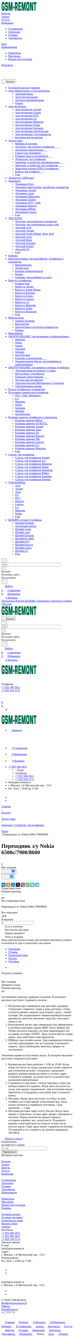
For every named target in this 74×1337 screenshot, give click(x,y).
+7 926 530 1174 (10, 1239)
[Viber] (23, 885)
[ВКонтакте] (3, 885)
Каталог (6, 1161)
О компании (15, 28)
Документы (15, 38)
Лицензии (14, 31)
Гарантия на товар (12, 1220)
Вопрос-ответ (9, 1223)
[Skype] (32, 885)
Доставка (13, 961)
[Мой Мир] (13, 885)
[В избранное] (9, 871)
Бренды (5, 1167)
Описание (14, 948)
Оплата (12, 958)
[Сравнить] (8, 876)
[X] (18, 885)
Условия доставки (11, 1217)
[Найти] (4, 581)
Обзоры (5, 1226)
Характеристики (18, 955)
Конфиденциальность (14, 1303)
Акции (5, 1164)
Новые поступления (20, 59)
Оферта (5, 1306)
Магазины (14, 56)
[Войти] (2, 697)
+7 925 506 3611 (10, 1232)
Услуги (5, 1170)
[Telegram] (37, 885)
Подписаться (9, 1152)
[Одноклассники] (8, 885)
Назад (20, 769)
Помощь (6, 1208)
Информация (9, 1192)
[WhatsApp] (27, 885)
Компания (7, 1173)
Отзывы (13, 35)
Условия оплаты (10, 1214)
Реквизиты (14, 52)
